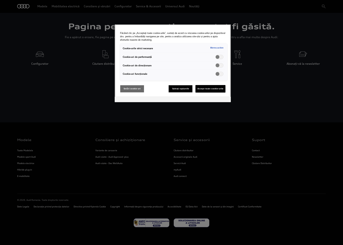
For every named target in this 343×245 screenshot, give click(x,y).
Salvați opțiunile (180, 89)
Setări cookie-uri (132, 89)
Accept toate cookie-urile (210, 89)
